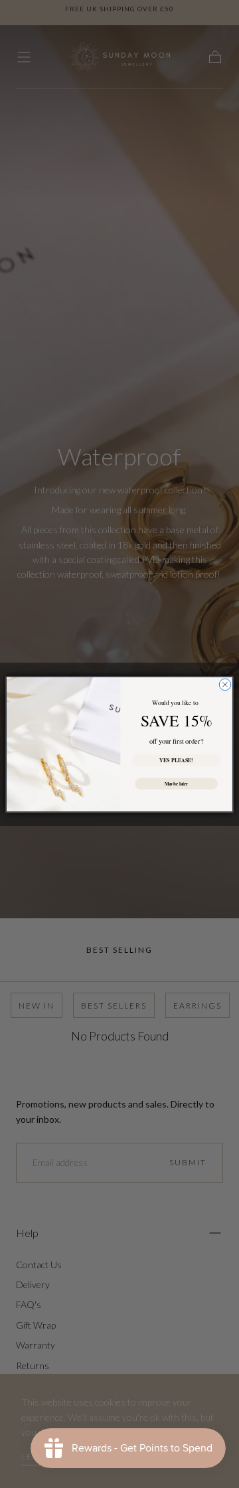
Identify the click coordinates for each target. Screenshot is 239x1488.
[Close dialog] (225, 685)
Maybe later (177, 783)
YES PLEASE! (176, 760)
